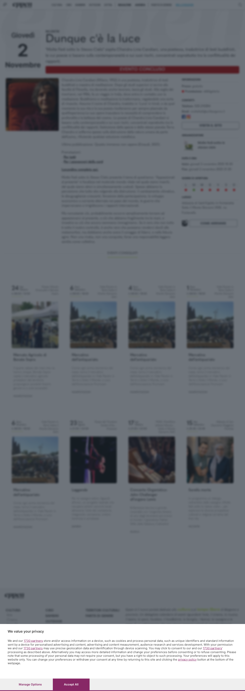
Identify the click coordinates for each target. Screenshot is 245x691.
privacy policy (187, 659)
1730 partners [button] (33, 641)
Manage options (30, 684)
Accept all (71, 684)
